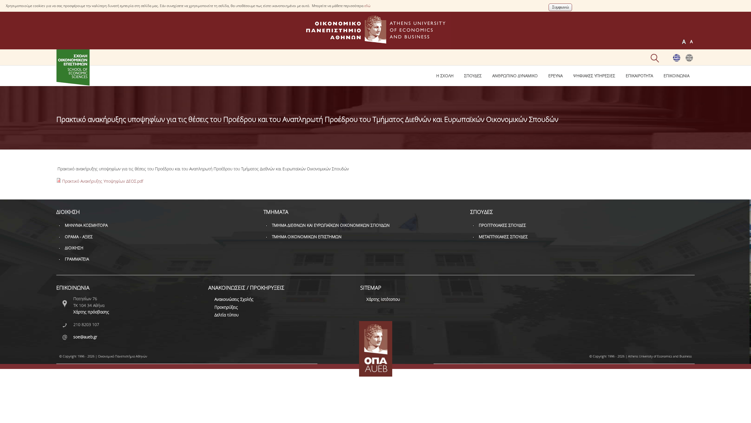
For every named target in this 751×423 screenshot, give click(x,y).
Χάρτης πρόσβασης (91, 312)
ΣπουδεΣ (473, 75)
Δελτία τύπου (226, 315)
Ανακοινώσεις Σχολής (233, 299)
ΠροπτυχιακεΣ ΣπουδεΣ (502, 225)
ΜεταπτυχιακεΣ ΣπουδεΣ (503, 236)
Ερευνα (555, 75)
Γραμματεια (77, 259)
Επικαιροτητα (639, 75)
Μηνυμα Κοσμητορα (86, 225)
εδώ (367, 5)
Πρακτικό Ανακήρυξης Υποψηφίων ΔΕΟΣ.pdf (102, 181)
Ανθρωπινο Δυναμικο (515, 75)
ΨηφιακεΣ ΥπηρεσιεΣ (594, 75)
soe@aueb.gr (85, 337)
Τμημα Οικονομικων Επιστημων (306, 236)
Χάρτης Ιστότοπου (383, 299)
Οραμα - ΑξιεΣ (79, 236)
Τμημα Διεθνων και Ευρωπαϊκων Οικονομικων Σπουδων (331, 225)
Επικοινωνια (676, 75)
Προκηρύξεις (226, 307)
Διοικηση (74, 248)
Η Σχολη (445, 75)
